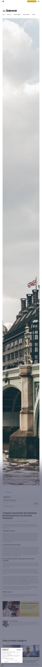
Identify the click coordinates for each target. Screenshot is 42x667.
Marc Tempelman (26, 521)
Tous (4, 14)
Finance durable (26, 14)
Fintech (33, 14)
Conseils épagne (17, 14)
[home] (3, 1)
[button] (38, 1)
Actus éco (9, 14)
